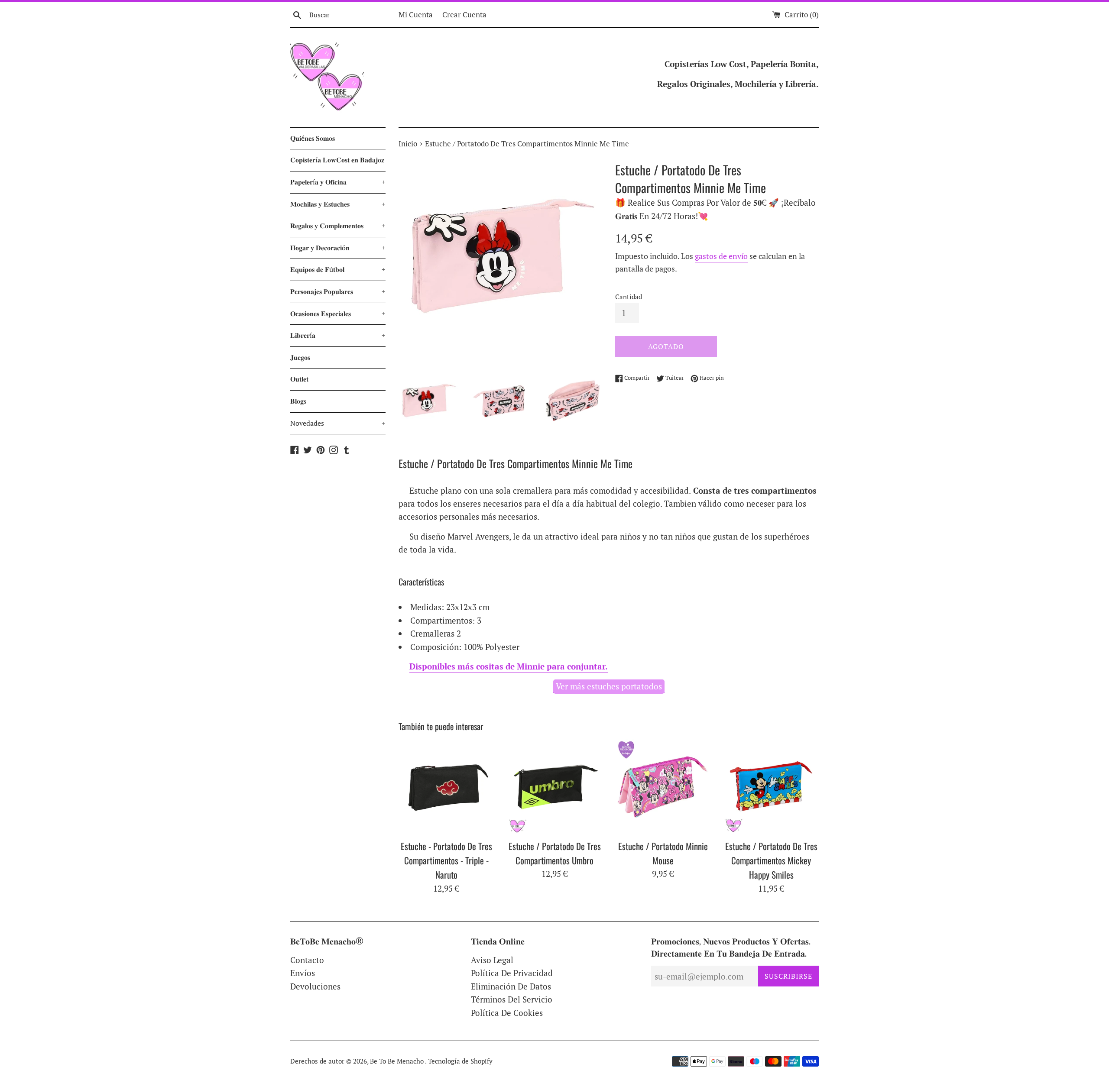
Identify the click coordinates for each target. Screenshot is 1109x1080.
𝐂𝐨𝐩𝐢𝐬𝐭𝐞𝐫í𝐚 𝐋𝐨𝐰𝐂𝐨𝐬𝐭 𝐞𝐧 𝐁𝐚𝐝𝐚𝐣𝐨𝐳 (337, 160)
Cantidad (628, 296)
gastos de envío (721, 256)
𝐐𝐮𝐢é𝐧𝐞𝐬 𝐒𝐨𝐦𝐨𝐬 (312, 138)
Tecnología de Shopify (460, 1061)
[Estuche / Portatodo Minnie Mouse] (662, 786)
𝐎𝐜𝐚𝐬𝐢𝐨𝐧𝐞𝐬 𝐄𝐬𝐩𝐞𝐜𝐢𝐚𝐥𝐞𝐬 (338, 313)
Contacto (307, 959)
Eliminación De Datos (511, 986)
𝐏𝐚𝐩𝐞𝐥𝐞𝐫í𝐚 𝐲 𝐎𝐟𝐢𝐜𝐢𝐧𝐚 (338, 182)
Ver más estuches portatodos (609, 686)
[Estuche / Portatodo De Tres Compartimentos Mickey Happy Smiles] (771, 786)
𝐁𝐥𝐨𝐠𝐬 (298, 401)
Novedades (338, 423)
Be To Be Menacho (397, 1061)
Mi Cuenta (416, 14)
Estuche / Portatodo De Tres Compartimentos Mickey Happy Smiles (771, 860)
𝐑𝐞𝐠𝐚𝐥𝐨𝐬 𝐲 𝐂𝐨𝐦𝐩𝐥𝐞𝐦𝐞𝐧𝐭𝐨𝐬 (338, 225)
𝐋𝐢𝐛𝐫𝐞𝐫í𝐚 (338, 335)
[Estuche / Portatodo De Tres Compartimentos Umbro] (554, 786)
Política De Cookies (507, 1012)
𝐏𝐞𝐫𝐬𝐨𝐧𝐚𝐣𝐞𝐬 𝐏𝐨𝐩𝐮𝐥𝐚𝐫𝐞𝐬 (338, 291)
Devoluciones (315, 986)
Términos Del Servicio (511, 999)
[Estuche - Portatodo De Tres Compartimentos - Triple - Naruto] (446, 786)
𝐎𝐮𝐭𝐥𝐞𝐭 (299, 379)
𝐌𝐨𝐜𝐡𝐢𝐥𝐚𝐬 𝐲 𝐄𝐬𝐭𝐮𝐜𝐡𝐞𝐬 (338, 204)
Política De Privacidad (512, 972)
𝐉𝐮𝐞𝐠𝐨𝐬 (300, 357)
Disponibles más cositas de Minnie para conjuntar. (508, 666)
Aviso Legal (492, 959)
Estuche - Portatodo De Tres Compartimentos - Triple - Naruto (446, 860)
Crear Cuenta (464, 14)
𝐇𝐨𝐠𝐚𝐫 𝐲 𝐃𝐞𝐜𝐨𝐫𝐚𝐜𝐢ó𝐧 (338, 247)
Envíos (302, 972)
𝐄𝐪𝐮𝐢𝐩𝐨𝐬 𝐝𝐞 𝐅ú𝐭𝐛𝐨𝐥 (338, 269)
